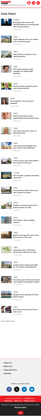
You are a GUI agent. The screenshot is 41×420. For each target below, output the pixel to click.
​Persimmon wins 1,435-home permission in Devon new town (24, 251)
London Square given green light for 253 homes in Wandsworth (25, 266)
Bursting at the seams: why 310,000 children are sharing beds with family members (26, 24)
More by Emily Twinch (8, 321)
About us (17, 401)
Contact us (28, 398)
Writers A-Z (8, 366)
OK (21, 413)
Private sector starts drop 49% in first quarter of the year (26, 162)
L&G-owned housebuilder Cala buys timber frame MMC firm (24, 147)
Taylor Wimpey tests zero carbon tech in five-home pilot (25, 40)
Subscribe (7, 373)
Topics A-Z (8, 363)
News (15, 37)
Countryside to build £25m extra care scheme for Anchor (25, 191)
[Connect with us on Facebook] (9, 389)
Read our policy (20, 407)
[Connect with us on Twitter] (16, 389)
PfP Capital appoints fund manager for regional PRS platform (23, 71)
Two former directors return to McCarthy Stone (25, 132)
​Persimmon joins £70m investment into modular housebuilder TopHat (26, 281)
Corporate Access (10, 370)
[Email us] (32, 389)
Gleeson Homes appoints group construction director (25, 87)
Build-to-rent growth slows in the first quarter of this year (26, 236)
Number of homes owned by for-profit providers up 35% (25, 206)
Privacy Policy (29, 401)
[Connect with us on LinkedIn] (24, 389)
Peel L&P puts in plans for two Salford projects (24, 55)
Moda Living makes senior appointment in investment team (26, 117)
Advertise (8, 401)
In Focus (16, 20)
